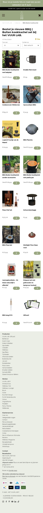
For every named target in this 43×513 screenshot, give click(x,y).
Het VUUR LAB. (7, 23)
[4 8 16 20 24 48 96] (11, 45)
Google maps (13, 470)
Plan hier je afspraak (8, 476)
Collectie (17, 23)
